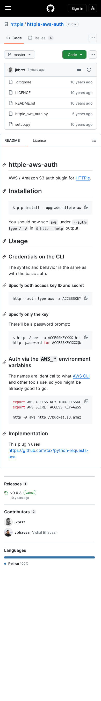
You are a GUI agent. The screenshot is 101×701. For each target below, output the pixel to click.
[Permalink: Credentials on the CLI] (5, 256)
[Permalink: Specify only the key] (5, 314)
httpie (16, 24)
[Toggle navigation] (8, 8)
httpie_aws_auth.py (31, 114)
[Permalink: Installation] (5, 190)
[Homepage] (50, 8)
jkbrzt (20, 70)
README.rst (25, 103)
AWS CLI (81, 376)
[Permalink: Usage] (5, 241)
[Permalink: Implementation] (5, 433)
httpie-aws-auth (45, 24)
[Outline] (94, 140)
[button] (86, 206)
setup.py (22, 124)
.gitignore (23, 82)
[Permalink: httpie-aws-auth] (5, 164)
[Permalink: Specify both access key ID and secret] (5, 285)
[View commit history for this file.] (89, 69)
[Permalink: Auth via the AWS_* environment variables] (5, 362)
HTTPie (83, 177)
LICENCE (23, 92)
